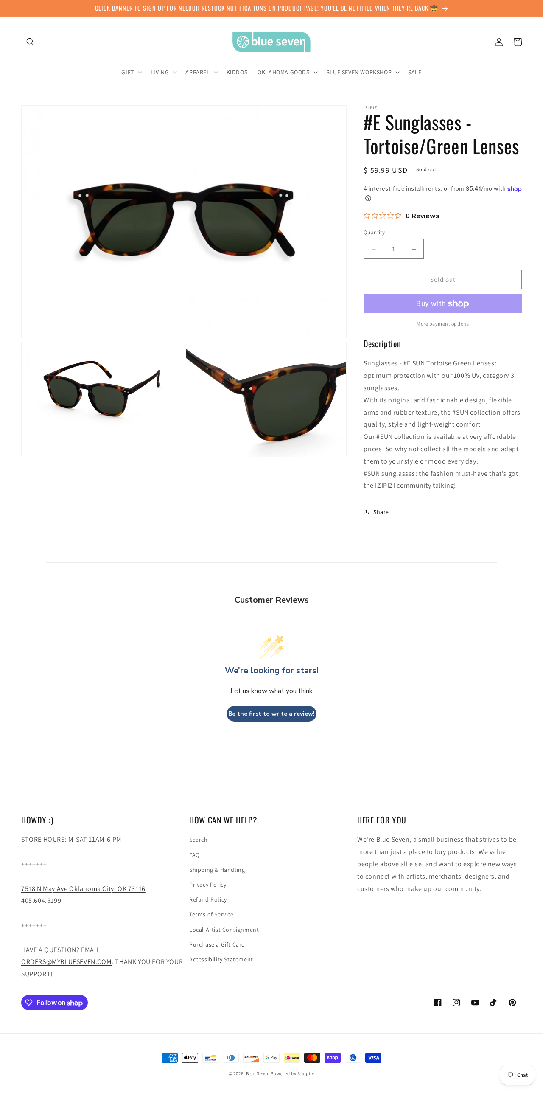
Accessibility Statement (221, 959)
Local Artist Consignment (224, 929)
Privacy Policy (207, 884)
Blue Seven (258, 1073)
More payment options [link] (443, 324)
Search (198, 839)
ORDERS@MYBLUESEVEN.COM (66, 961)
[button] (30, 42)
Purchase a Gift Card (217, 944)
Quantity (374, 232)
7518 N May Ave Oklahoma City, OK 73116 (83, 888)
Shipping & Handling (217, 870)
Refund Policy (208, 899)
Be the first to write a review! (271, 714)
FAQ (194, 855)
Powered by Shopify (292, 1073)
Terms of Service (211, 914)
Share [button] (381, 512)
